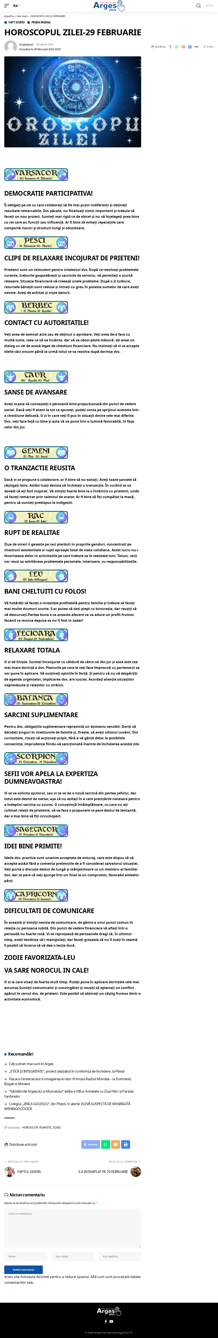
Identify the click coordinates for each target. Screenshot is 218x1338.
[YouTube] (111, 1321)
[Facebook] (106, 1321)
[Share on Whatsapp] (177, 46)
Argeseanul (26, 44)
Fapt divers (17, 22)
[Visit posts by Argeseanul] (10, 46)
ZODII (57, 1127)
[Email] (183, 46)
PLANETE (45, 1127)
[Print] (190, 46)
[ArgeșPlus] (109, 5)
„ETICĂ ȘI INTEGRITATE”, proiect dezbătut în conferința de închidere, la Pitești (67, 1071)
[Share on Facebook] (170, 46)
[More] (196, 46)
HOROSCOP (30, 1127)
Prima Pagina (41, 22)
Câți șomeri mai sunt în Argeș (31, 1064)
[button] (7, 6)
